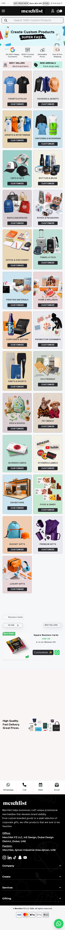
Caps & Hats (17, 178)
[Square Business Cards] (16, 645)
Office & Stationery (17, 260)
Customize (41, 652)
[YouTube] (25, 857)
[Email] (57, 785)
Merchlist (19, 909)
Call (24, 790)
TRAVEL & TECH (48, 257)
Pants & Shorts (17, 381)
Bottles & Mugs (48, 178)
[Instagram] (4, 857)
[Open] (3, 11)
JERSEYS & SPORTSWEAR (17, 135)
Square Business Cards (46, 635)
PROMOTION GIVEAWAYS (48, 339)
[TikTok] (15, 857)
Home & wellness (48, 300)
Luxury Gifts (17, 584)
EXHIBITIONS (17, 502)
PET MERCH (48, 421)
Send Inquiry (57, 652)
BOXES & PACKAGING (48, 218)
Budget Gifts (17, 544)
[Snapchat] (20, 857)
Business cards (17, 463)
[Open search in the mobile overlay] (32, 20)
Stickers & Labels (48, 463)
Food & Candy (48, 504)
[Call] (24, 785)
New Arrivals (48, 63)
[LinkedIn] (10, 857)
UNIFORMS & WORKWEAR (48, 138)
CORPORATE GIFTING (17, 339)
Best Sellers (17, 63)
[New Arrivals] (36, 65)
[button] (58, 923)
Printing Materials (17, 300)
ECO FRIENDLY (48, 379)
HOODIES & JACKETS (48, 99)
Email (56, 790)
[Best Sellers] (5, 65)
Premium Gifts (48, 544)
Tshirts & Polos (17, 99)
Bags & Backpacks (17, 218)
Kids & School (17, 423)
